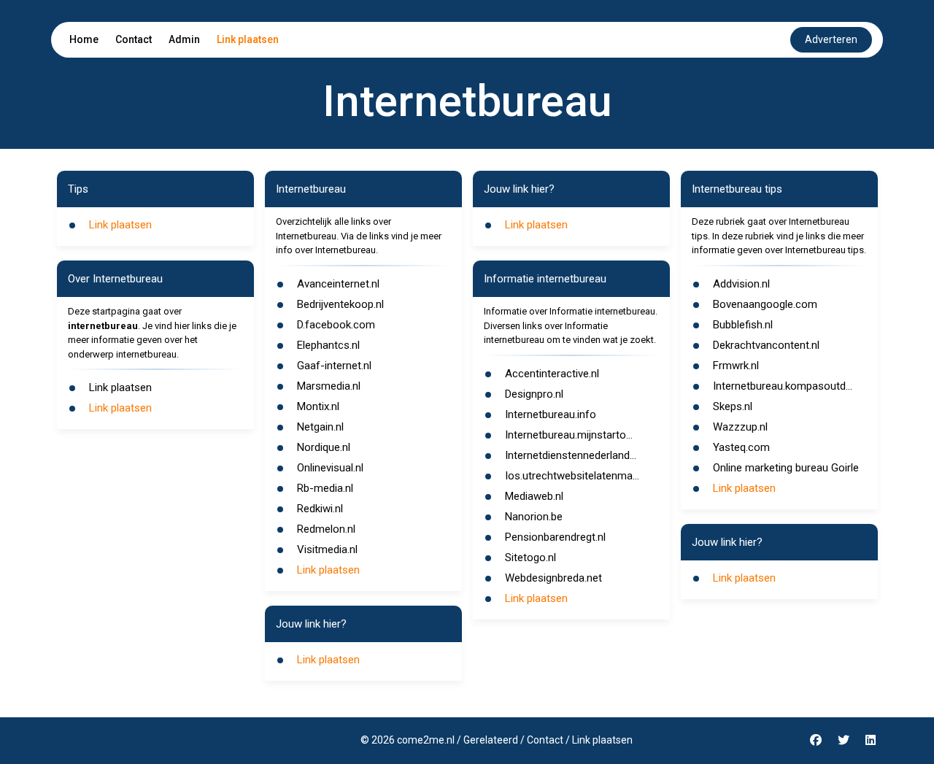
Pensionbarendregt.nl (555, 537)
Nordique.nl (323, 447)
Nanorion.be (534, 516)
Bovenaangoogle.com (765, 304)
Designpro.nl (534, 394)
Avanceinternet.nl (338, 283)
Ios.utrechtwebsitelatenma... (572, 475)
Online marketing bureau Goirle (786, 467)
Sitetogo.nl (530, 557)
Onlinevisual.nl (330, 467)
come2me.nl (426, 740)
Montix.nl (318, 406)
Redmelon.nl (326, 529)
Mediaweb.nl (534, 496)
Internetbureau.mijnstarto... (569, 434)
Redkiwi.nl (320, 508)
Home (84, 39)
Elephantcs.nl (328, 345)
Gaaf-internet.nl (334, 365)
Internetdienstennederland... (570, 455)
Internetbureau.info (550, 414)
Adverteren (831, 39)
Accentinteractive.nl (552, 373)
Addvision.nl (741, 283)
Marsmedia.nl (328, 386)
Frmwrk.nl (736, 365)
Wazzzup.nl (740, 426)
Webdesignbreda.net (553, 577)
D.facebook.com (336, 324)
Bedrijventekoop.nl (340, 304)
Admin (184, 39)
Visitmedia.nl (327, 549)
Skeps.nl (732, 406)
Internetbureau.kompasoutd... (782, 386)
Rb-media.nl (325, 488)
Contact (133, 39)
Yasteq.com (741, 447)
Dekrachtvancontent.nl (766, 345)
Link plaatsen (248, 39)
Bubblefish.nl (743, 324)
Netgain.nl (320, 426)
